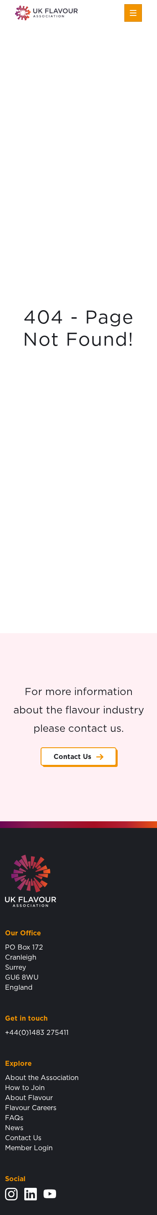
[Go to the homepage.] (30, 880)
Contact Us (72, 756)
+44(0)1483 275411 (37, 1032)
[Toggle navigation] (133, 13)
